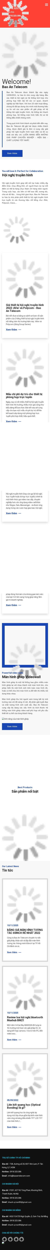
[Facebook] (4, 1239)
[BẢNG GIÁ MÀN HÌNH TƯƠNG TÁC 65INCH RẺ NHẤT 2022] (25, 904)
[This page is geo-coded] (13, 1243)
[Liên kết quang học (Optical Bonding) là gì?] (25, 1079)
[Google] (16, 1239)
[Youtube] (10, 1239)
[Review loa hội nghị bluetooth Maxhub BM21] (25, 991)
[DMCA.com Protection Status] (21, 1239)
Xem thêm (12, 153)
